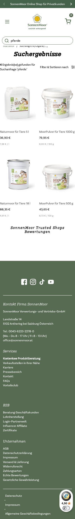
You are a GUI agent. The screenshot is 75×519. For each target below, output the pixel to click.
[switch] (66, 508)
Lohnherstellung (13, 417)
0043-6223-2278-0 (21, 331)
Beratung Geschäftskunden (21, 412)
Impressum (10, 457)
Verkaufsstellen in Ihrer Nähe (21, 363)
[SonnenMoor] (37, 22)
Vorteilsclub (10, 385)
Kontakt (8, 376)
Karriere (8, 367)
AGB (6, 448)
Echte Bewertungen (16, 475)
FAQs (6, 381)
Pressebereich (12, 372)
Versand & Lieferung (16, 462)
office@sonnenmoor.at (18, 340)
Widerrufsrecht (13, 466)
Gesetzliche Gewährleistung (21, 480)
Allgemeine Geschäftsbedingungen (27, 513)
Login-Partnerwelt (15, 421)
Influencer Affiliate (15, 426)
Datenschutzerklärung (17, 453)
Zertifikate (10, 430)
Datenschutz (13, 496)
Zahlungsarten (12, 471)
